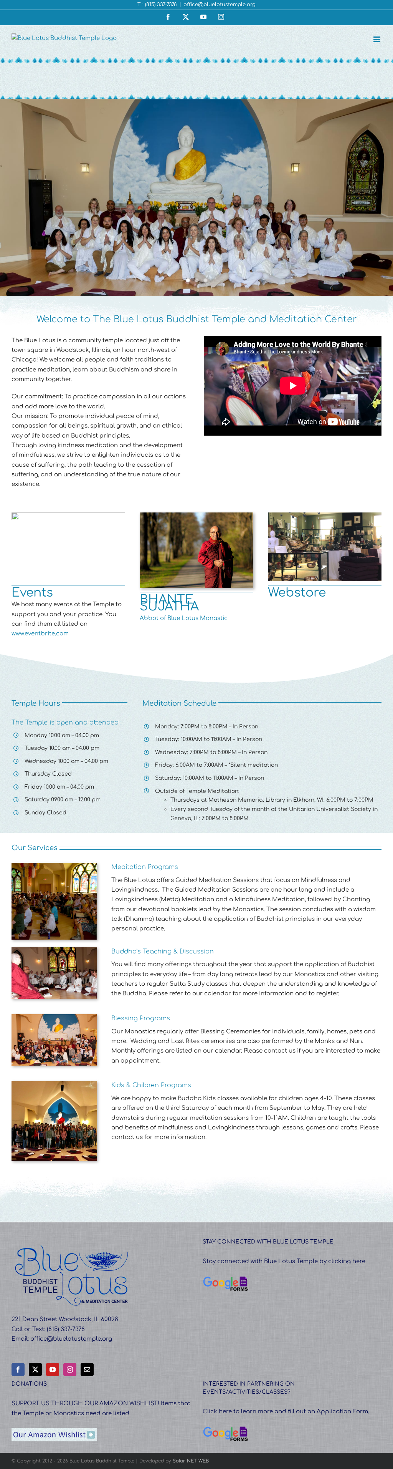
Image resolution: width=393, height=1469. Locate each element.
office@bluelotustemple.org (219, 4)
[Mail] (87, 1369)
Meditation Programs (144, 867)
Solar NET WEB (191, 1461)
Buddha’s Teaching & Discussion (162, 951)
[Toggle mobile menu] (377, 39)
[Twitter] (35, 1369)
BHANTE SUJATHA (169, 603)
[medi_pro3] (54, 865)
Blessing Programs (140, 1018)
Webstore (297, 592)
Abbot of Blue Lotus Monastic (184, 618)
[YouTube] (52, 1369)
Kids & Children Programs (151, 1085)
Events (32, 592)
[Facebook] (18, 1369)
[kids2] (54, 1084)
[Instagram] (69, 1369)
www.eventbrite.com (40, 633)
